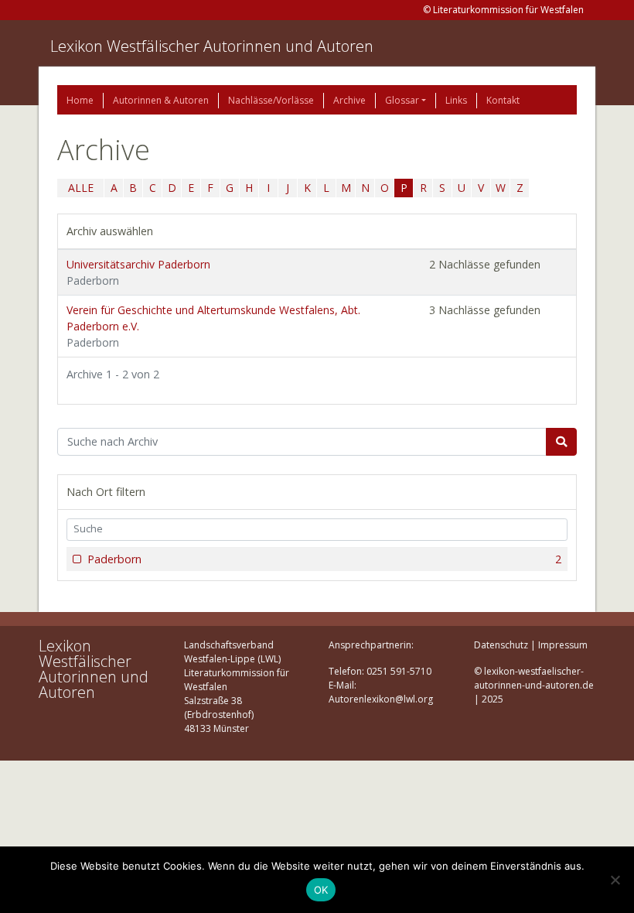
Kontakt (503, 100)
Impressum (563, 644)
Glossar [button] (402, 100)
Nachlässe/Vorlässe (271, 100)
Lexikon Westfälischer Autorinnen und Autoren (211, 46)
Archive (349, 100)
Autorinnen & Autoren (161, 100)
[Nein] (614, 879)
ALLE (81, 187)
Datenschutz (501, 644)
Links (456, 100)
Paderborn (324, 559)
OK (321, 890)
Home (80, 100)
